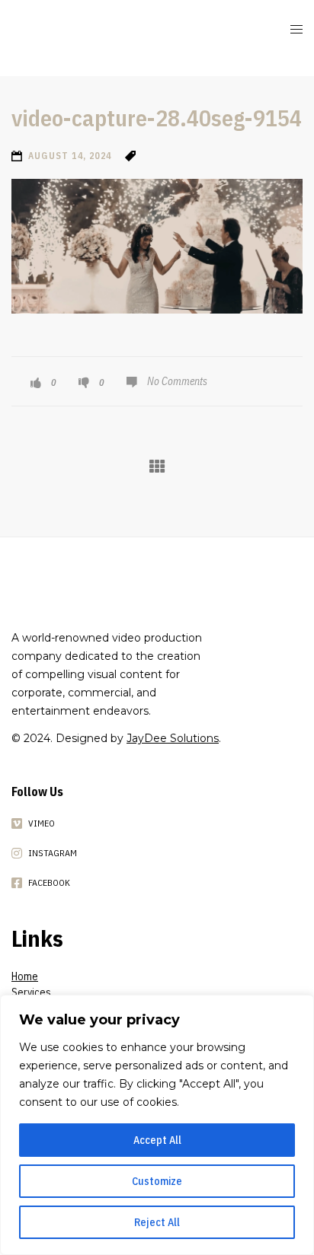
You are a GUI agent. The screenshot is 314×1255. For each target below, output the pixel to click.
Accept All (157, 1140)
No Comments (177, 381)
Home (24, 976)
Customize (157, 1181)
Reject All (157, 1222)
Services (31, 992)
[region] (157, 1125)
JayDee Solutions (173, 738)
